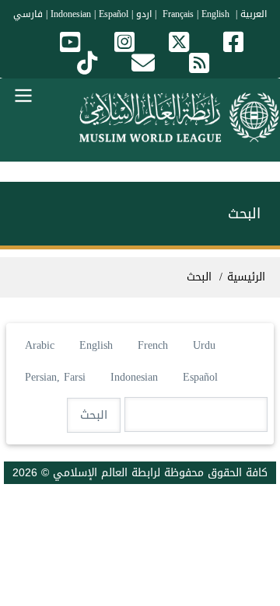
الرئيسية (246, 276)
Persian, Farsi (55, 377)
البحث (199, 276)
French (153, 345)
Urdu (204, 345)
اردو (144, 14)
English (96, 345)
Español (113, 14)
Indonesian (71, 14)
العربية (253, 14)
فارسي (28, 14)
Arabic (39, 345)
